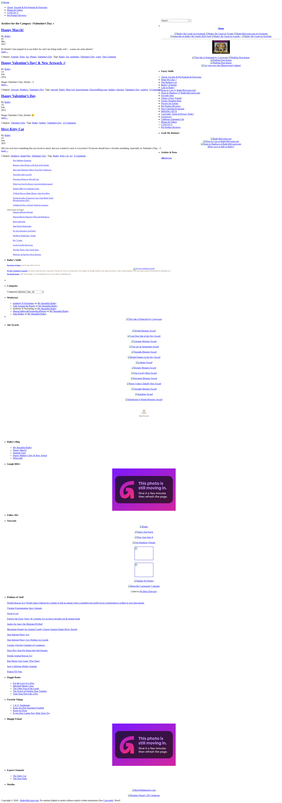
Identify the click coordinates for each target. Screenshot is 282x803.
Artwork (15, 89)
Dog (144, 411)
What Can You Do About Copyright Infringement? (33, 184)
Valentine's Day (45, 57)
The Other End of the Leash (26, 688)
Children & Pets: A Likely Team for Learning (30, 205)
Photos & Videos (15, 10)
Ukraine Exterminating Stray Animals (24, 608)
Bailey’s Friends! (169, 85)
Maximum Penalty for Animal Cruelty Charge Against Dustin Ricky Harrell (42, 629)
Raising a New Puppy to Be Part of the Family (31, 165)
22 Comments (69, 123)
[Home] (5, 2)
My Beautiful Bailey (46, 303)
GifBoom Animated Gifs (172, 119)
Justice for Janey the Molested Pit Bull (24, 624)
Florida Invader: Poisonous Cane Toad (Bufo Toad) (33, 198)
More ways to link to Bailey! (221, 146)
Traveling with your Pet (22, 174)
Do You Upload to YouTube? (24, 231)
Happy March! (12, 30)
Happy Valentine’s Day (18, 96)
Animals (15, 57)
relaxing (120, 89)
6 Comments (80, 156)
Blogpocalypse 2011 (21, 200)
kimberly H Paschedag (23, 303)
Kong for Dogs (20, 710)
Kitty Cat (64, 156)
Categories (12, 291)
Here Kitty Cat (12, 129)
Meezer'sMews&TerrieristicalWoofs (29, 311)
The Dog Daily (20, 778)
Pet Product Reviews (16, 15)
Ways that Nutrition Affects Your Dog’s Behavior (32, 170)
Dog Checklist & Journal (172, 108)
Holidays (24, 89)
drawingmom (82, 89)
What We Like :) (169, 79)
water (98, 57)
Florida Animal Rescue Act (19, 656)
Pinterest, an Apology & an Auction (27, 254)
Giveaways (166, 116)
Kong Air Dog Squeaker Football (28, 708)
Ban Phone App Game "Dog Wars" (23, 661)
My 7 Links (17, 240)
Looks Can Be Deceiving (23, 245)
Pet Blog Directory (148, 591)
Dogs (22, 57)
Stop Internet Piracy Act (18, 634)
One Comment (109, 57)
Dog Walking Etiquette (22, 160)
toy (71, 156)
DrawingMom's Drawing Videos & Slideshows (31, 217)
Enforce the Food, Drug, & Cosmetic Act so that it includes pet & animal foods (43, 619)
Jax (27, 57)
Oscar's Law (13, 613)
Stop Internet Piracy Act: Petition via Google (27, 640)
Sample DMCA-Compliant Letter (26, 189)
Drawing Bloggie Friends (23, 212)
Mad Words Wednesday (22, 226)
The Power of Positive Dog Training (30, 691)
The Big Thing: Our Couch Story (26, 250)
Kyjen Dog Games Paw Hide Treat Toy (31, 713)
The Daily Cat (19, 776)
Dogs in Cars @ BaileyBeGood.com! (178, 90)
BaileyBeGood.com (29, 800)
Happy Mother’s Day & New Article (30, 455)
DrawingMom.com (98, 89)
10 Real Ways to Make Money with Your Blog (31, 193)
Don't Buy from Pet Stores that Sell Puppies (27, 650)
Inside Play (25, 156)
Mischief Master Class (23, 686)
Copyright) (108, 800)
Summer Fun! (19, 453)
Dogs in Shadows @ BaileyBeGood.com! (180, 93)
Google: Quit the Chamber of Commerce (26, 645)
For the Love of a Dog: (23, 683)
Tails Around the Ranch (24, 306)
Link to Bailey (167, 87)
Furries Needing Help (171, 101)
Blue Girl (70, 89)
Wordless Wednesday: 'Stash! (24, 236)
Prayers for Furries (169, 103)
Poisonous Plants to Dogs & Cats (26, 179)
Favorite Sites (167, 95)
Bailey (8, 36)
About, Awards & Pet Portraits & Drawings (27, 7)
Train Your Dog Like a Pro (25, 694)
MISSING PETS (169, 111)
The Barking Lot (169, 82)
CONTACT (12, 12)
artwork (54, 89)
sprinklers (74, 57)
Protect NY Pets (14, 671)
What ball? (18, 458)
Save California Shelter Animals (22, 666)
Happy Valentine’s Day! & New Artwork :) (33, 63)
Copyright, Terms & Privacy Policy (177, 114)
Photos (33, 57)
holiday (111, 89)
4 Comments (155, 89)
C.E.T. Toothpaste (21, 705)
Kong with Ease (19, 221)
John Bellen (18, 314)
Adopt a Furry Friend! (171, 98)
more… (4, 52)
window (144, 89)
